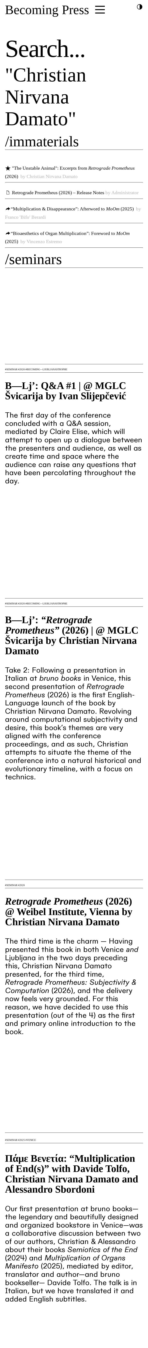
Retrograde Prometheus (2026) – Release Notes (58, 192)
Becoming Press (47, 10)
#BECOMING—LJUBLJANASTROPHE (46, 369)
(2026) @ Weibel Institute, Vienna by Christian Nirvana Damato (68, 911)
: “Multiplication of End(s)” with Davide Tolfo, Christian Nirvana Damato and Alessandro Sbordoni (71, 1174)
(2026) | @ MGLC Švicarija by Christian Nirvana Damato (72, 635)
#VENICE (30, 1140)
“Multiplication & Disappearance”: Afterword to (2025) (72, 208)
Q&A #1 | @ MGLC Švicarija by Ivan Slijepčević (65, 391)
